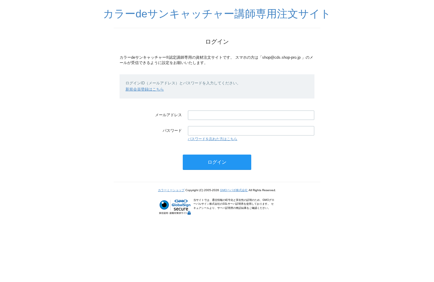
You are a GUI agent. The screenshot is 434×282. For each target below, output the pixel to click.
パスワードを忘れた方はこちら (212, 139)
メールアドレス (168, 115)
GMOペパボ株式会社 (234, 190)
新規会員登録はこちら (144, 89)
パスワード (172, 130)
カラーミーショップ (171, 190)
